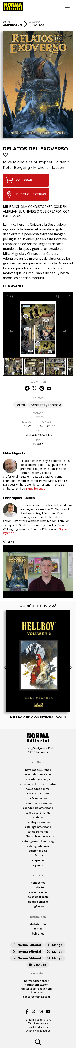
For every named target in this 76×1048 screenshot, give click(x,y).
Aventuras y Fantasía (45, 405)
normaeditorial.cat (36, 981)
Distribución (38, 917)
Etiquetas (38, 860)
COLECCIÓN (35, 22)
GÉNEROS (38, 398)
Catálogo (38, 762)
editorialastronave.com (36, 988)
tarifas (38, 929)
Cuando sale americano (38, 808)
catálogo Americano (38, 827)
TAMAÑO (26, 422)
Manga (57, 945)
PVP (38, 440)
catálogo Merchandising (38, 841)
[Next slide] (64, 331)
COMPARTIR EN (38, 381)
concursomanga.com (36, 996)
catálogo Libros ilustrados (38, 836)
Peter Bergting (16, 167)
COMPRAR (24, 180)
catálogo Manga (38, 831)
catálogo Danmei (38, 846)
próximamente (38, 798)
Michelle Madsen (48, 167)
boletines (38, 933)
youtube (40, 965)
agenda (38, 865)
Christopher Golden (49, 162)
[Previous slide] (11, 331)
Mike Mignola (15, 162)
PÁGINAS (46, 422)
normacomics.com (36, 984)
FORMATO (38, 413)
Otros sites (38, 973)
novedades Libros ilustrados (38, 784)
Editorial (38, 875)
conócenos (38, 882)
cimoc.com (36, 992)
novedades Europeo (38, 770)
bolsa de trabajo (38, 897)
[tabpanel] (38, 571)
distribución (38, 924)
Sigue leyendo (35, 488)
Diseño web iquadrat (38, 1030)
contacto (38, 887)
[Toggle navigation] (67, 6)
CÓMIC (6, 22)
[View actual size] (58, 296)
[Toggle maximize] (68, 296)
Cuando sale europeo (38, 803)
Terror (20, 405)
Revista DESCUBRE (38, 793)
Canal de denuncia (38, 1027)
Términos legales (38, 1023)
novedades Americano (38, 774)
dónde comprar (38, 901)
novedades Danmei (38, 789)
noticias (38, 817)
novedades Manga (38, 779)
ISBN (38, 431)
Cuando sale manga (38, 812)
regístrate (38, 906)
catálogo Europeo (38, 822)
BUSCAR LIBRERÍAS (31, 194)
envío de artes (38, 892)
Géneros (38, 855)
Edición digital (38, 850)
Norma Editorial (29, 945)
